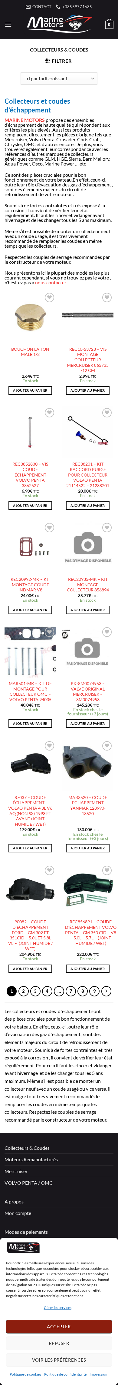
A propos (14, 1201)
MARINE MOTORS (25, 120)
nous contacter (50, 282)
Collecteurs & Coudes (27, 1148)
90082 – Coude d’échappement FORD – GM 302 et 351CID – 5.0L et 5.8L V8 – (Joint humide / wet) (30, 935)
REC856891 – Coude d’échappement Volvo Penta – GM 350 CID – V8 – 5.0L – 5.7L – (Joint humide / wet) (90, 932)
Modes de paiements (26, 1232)
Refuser (59, 1343)
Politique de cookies (25, 1374)
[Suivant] (106, 991)
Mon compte (18, 1213)
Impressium (99, 1374)
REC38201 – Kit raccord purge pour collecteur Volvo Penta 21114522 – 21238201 (87, 475)
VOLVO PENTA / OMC (29, 1183)
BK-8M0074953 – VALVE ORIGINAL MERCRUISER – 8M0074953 (88, 691)
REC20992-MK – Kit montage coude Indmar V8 (30, 584)
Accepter (59, 1326)
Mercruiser (16, 1171)
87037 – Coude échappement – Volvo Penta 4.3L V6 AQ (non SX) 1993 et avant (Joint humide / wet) (30, 811)
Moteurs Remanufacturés (31, 1159)
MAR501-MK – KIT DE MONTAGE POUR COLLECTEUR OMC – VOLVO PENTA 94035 (30, 691)
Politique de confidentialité (65, 1374)
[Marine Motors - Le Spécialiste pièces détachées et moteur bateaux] (58, 25)
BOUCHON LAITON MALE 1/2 (30, 352)
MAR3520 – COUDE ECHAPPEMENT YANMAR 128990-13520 (87, 805)
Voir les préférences (59, 1360)
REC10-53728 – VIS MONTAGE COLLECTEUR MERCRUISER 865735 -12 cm (88, 360)
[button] (8, 24)
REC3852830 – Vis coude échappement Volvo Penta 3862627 (30, 475)
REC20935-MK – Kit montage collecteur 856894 (88, 584)
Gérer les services (57, 1307)
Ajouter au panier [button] (30, 390)
